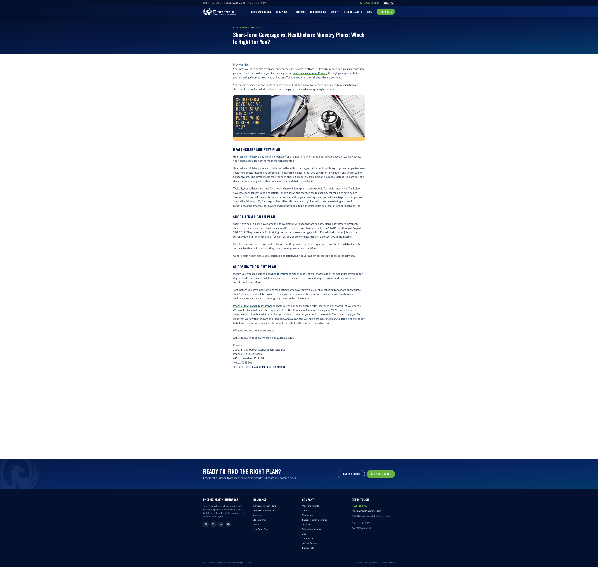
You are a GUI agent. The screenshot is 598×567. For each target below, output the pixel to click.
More (334, 11)
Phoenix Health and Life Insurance (252, 305)
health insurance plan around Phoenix (293, 273)
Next (247, 64)
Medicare (301, 11)
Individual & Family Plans (264, 505)
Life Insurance (318, 11)
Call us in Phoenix (347, 318)
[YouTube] (228, 524)
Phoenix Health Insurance (314, 519)
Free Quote (386, 11)
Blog (369, 11)
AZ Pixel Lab (390, 562)
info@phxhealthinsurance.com (366, 510)
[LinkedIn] (221, 524)
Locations (307, 524)
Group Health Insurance (264, 510)
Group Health (283, 11)
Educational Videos (311, 529)
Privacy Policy (308, 547)
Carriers (306, 510)
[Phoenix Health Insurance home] (219, 11)
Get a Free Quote (381, 474)
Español (388, 3)
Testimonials (308, 515)
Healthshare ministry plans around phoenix (258, 156)
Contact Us (307, 538)
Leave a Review (309, 543)
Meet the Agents (353, 11)
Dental (256, 524)
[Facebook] (206, 524)
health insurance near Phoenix (310, 73)
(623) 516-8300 (371, 3)
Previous (238, 64)
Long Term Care (260, 529)
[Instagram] (213, 524)
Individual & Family (260, 11)
